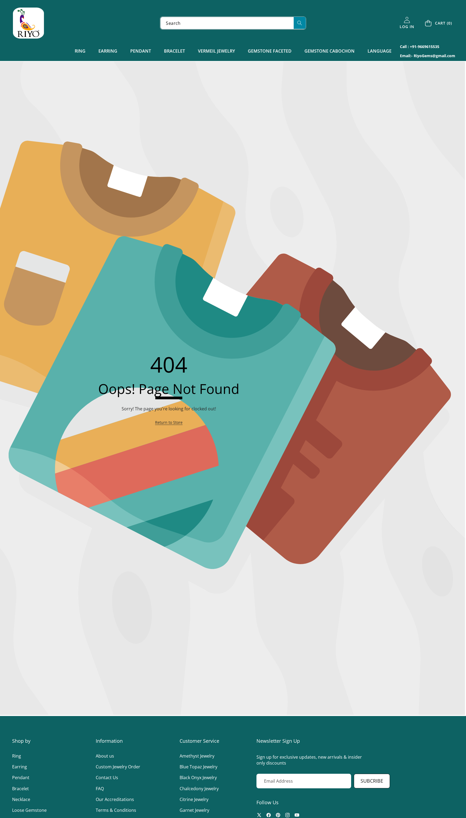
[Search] (300, 23)
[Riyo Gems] (28, 23)
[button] (438, 23)
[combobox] (232, 23)
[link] (169, 422)
